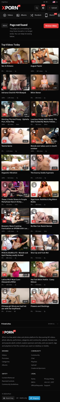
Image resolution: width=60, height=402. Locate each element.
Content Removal (8, 378)
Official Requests (37, 385)
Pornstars (5, 358)
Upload (33, 365)
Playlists (34, 362)
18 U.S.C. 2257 (49, 382)
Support (47, 385)
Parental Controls (8, 381)
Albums (4, 365)
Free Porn (5, 2)
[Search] (36, 7)
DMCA (33, 382)
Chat (32, 358)
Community (35, 355)
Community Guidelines (10, 384)
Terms (33, 379)
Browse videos (51, 26)
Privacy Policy (49, 379)
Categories (5, 362)
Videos (4, 355)
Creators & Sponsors (38, 368)
